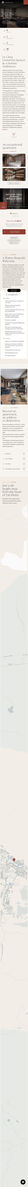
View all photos (14, 183)
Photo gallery (8, 22)
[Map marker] (14, 860)
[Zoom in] (25, 507)
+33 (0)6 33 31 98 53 (14, 240)
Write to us (14, 242)
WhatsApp (14, 237)
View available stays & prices (15, 232)
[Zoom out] (25, 510)
